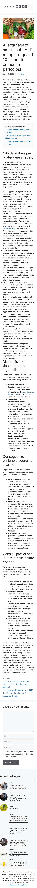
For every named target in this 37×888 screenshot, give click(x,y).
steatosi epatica (9, 228)
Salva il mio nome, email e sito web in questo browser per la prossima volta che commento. (19, 754)
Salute (7, 678)
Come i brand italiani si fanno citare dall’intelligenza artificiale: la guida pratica (18, 797)
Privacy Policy (22, 885)
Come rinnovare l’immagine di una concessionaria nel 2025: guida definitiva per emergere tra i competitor (18, 842)
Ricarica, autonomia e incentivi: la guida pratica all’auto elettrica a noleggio (18, 787)
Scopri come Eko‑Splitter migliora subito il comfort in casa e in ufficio (18, 853)
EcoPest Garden (14, 809)
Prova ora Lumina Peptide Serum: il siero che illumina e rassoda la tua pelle (18, 864)
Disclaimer (13, 885)
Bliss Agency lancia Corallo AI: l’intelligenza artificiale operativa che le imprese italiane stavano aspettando (18, 819)
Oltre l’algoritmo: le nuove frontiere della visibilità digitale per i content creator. (18, 831)
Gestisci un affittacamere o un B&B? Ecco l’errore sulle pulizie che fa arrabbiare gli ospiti (18, 693)
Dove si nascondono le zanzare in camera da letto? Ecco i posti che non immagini (17, 684)
